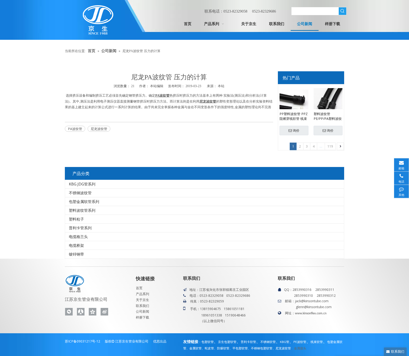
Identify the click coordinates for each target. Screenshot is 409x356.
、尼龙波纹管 (281, 348)
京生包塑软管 (227, 342)
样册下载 (142, 317)
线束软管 (317, 342)
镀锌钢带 (76, 254)
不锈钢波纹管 (80, 192)
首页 (139, 288)
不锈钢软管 (268, 342)
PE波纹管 (299, 342)
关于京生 (142, 299)
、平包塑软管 (238, 348)
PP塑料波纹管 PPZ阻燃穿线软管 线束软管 (294, 116)
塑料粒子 (76, 219)
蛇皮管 (209, 348)
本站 (221, 86)
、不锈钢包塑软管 (260, 348)
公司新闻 (142, 311)
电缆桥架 (76, 245)
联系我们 (142, 305)
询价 (296, 130)
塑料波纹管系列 (82, 210)
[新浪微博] (104, 311)
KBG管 (284, 342)
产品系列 (142, 294)
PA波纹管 (75, 128)
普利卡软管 (248, 342)
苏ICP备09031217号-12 (82, 341)
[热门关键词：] (342, 11)
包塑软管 (207, 342)
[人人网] (80, 311)
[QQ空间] (92, 311)
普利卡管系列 (80, 227)
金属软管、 (197, 348)
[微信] (69, 311)
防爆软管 (223, 348)
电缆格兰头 (78, 236)
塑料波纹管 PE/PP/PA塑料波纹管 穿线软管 (328, 116)
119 (330, 146)
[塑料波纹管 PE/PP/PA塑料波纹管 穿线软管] (328, 102)
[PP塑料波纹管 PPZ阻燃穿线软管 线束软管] (294, 102)
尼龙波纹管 (99, 128)
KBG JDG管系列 (82, 184)
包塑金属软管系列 (84, 201)
